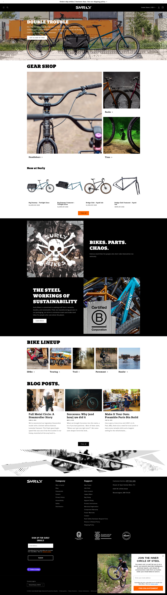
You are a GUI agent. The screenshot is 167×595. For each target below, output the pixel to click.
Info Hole (87, 488)
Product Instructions (90, 503)
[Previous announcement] (3, 1)
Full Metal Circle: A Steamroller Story (41, 416)
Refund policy (94, 591)
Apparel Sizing (88, 500)
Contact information (84, 591)
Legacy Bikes (88, 494)
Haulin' (122, 372)
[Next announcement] (164, 1)
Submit (40, 558)
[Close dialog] (163, 556)
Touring (54, 372)
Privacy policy (63, 591)
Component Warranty (91, 509)
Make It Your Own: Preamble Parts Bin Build (121, 416)
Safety (58, 503)
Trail (75, 372)
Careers (58, 494)
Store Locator (88, 491)
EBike (30, 372)
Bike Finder (88, 485)
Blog (57, 488)
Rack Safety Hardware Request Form (96, 519)
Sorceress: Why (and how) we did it (80, 416)
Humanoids (59, 491)
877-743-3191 (131, 481)
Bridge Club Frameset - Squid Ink (125, 203)
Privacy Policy (60, 497)
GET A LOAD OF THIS (37, 38)
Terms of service (72, 591)
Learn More (40, 321)
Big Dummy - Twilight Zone (39, 203)
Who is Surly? (60, 485)
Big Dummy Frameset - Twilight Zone (66, 203)
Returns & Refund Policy (92, 522)
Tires (107, 157)
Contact (86, 516)
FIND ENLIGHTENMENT (148, 588)
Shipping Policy (89, 525)
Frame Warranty (89, 512)
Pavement (101, 372)
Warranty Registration (91, 506)
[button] (4, 7)
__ (83, 463)
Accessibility (60, 500)
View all (83, 213)
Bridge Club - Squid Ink (94, 203)
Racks (108, 112)
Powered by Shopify (52, 591)
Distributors (59, 506)
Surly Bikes (34, 591)
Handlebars (35, 157)
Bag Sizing (87, 497)
